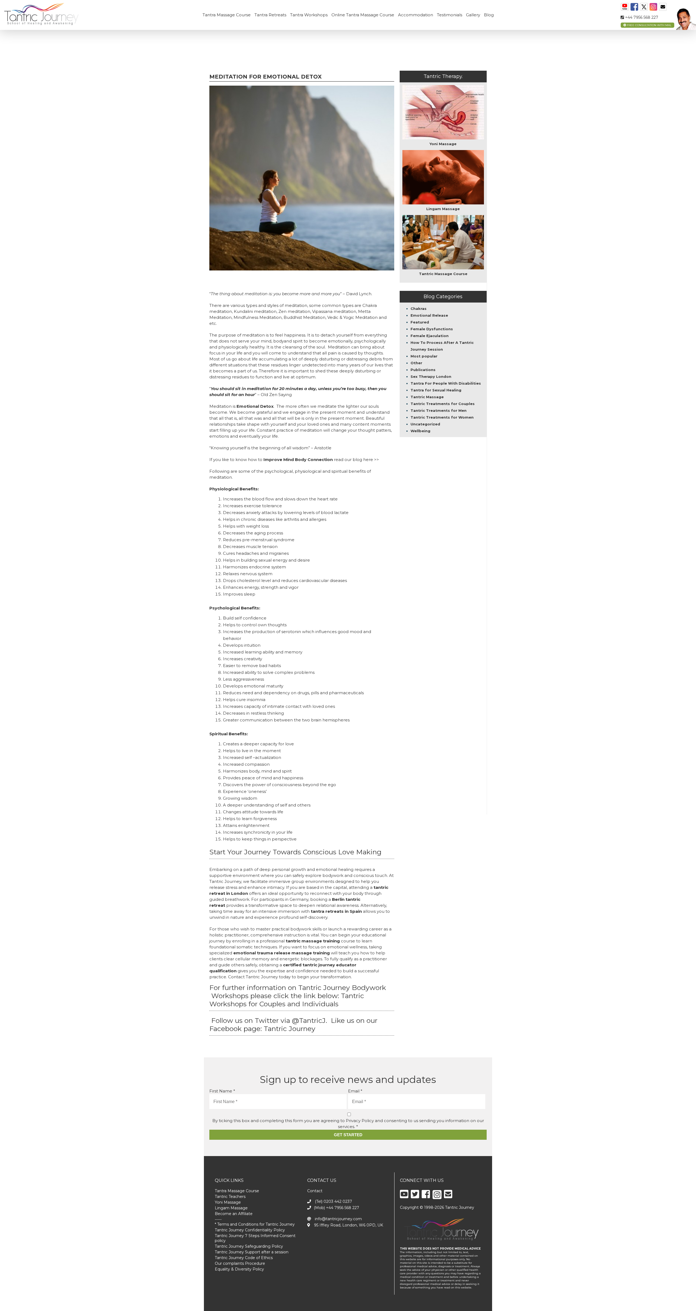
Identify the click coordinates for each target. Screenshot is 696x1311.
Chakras (419, 308)
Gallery (473, 14)
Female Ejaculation (430, 336)
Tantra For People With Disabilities (446, 383)
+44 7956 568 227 (641, 17)
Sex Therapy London (431, 376)
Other (416, 363)
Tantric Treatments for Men (439, 410)
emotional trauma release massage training (281, 952)
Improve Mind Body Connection (298, 459)
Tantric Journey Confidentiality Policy (250, 1230)
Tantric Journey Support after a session (251, 1252)
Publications (423, 370)
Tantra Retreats (270, 14)
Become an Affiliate (234, 1213)
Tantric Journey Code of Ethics (244, 1257)
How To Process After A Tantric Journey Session (442, 345)
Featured (420, 322)
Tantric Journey (290, 1028)
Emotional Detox (255, 406)
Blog (489, 14)
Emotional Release (429, 315)
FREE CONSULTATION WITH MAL (649, 25)
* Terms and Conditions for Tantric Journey (255, 1224)
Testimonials (449, 14)
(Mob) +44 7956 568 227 (336, 1207)
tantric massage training (313, 940)
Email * (355, 1091)
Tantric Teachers (230, 1196)
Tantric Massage (427, 397)
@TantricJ (309, 1020)
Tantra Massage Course (227, 14)
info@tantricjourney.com (338, 1218)
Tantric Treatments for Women (442, 417)
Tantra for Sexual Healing (436, 390)
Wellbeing (420, 431)
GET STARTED (348, 1134)
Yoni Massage (228, 1202)
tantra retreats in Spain (336, 911)
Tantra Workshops (309, 14)
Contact (314, 1190)
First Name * (222, 1091)
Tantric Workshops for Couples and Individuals (286, 1000)
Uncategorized (425, 424)
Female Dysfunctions (432, 329)
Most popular (424, 356)
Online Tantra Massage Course (362, 14)
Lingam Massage (231, 1208)
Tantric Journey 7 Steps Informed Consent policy (255, 1238)
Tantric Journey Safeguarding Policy (249, 1246)
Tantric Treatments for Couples (443, 403)
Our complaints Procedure (240, 1263)
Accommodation (415, 14)
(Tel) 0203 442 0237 (333, 1201)
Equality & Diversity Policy (239, 1269)
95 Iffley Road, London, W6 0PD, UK (348, 1225)
